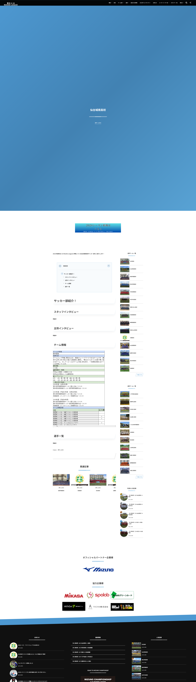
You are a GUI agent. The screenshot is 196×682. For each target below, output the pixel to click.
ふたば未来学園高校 (134, 424)
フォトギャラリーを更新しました (25, 663)
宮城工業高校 (133, 470)
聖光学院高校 (133, 360)
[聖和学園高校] (61, 480)
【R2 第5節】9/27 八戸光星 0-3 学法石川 (82, 657)
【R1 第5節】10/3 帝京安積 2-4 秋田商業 (82, 648)
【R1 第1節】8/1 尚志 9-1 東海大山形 (135, 523)
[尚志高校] (98, 480)
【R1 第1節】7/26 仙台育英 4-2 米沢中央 (135, 505)
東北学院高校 (133, 284)
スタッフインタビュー (71, 277)
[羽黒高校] (79, 480)
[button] (108, 266)
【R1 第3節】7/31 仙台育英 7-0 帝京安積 (135, 514)
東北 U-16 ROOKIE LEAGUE (11, 4)
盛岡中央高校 (133, 353)
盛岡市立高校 (133, 401)
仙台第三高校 (133, 417)
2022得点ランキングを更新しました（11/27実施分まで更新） (32, 654)
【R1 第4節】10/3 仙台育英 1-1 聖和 (135, 496)
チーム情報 (68, 283)
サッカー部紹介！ (69, 274)
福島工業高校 (133, 455)
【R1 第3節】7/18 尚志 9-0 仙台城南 (135, 532)
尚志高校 (98, 490)
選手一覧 (67, 287)
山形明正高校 (133, 447)
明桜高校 (132, 368)
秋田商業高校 (133, 314)
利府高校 (132, 432)
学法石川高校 (133, 409)
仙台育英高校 (133, 269)
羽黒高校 (80, 490)
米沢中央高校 (133, 299)
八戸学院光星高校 (134, 394)
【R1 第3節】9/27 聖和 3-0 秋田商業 (81, 652)
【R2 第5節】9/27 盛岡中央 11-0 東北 (81, 661)
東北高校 (132, 440)
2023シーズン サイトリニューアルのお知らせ (28, 645)
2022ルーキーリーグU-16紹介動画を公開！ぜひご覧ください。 (32, 672)
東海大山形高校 (133, 330)
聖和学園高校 (61, 490)
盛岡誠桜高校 (133, 463)
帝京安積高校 (133, 292)
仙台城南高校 (133, 345)
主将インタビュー (70, 280)
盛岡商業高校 (133, 322)
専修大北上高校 (133, 307)
